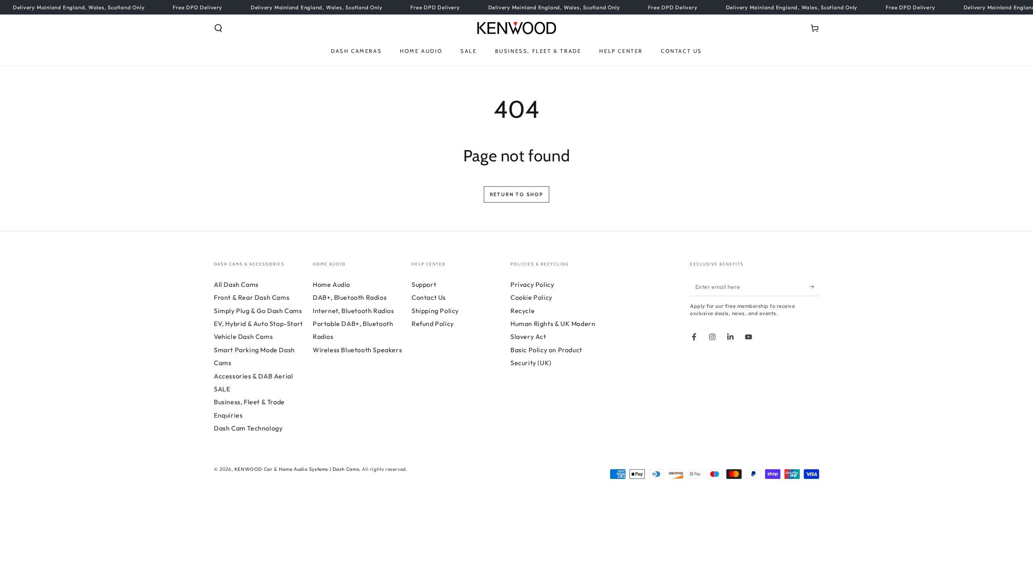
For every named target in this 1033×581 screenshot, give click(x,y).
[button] (218, 28)
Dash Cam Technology (248, 428)
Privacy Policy (532, 284)
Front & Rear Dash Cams (251, 297)
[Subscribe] (814, 287)
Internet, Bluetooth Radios (353, 311)
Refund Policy (433, 324)
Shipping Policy (435, 311)
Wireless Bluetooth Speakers (357, 350)
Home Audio (331, 284)
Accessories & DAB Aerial (253, 376)
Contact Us (429, 297)
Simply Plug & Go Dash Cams (258, 311)
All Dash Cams (236, 284)
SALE (222, 389)
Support (424, 284)
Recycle (522, 311)
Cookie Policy (531, 297)
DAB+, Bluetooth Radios (350, 297)
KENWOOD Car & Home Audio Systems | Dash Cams (296, 469)
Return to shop (517, 194)
